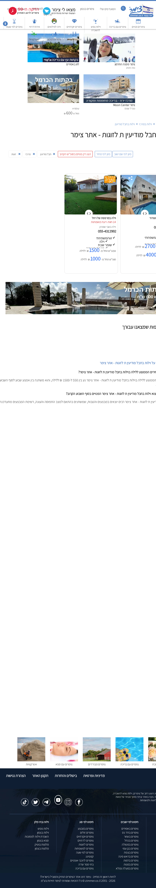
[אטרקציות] (34, 36)
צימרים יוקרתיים (74, 26)
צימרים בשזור (131, 837)
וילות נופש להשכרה (96, 28)
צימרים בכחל (131, 840)
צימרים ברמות (130, 860)
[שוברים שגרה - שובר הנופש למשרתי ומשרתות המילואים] (54, 23)
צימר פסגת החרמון (125, 64)
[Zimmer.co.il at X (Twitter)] (35, 800)
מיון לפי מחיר (103, 154)
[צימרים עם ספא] (64, 760)
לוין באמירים (72, 64)
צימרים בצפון (87, 9)
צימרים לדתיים (74, 39)
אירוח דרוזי (34, 26)
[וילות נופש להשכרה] (96, 23)
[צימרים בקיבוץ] (54, 36)
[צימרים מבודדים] (97, 760)
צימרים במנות (131, 864)
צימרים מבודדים (97, 764)
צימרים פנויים (138, 26)
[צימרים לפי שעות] (14, 23)
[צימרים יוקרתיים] (74, 23)
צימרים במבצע (86, 829)
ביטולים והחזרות (66, 775)
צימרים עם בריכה (117, 26)
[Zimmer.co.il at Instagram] (68, 800)
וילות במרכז (145, 124)
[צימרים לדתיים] (74, 36)
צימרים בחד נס (130, 833)
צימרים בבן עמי (130, 848)
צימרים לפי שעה (85, 852)
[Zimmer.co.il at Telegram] (46, 800)
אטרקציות (34, 39)
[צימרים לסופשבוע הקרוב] (21, 14)
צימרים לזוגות (86, 844)
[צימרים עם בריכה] (117, 23)
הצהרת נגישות (16, 775)
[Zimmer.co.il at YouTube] (57, 796)
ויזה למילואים (54, 26)
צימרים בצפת (131, 852)
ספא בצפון (43, 840)
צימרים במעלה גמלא (127, 868)
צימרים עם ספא (64, 764)
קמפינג (90, 856)
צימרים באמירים (129, 829)
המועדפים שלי (108, 9)
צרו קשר (47, 14)
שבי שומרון (104, 226)
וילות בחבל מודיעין (125, 124)
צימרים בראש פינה (128, 856)
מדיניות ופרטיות (94, 775)
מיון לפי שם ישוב (122, 154)
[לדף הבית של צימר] (141, 17)
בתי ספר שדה (86, 864)
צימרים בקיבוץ (54, 39)
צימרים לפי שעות (14, 26)
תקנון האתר (40, 775)
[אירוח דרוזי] (34, 23)
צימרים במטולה (130, 844)
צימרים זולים (87, 833)
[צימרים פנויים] (138, 23)
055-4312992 (107, 231)
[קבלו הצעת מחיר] (57, 14)
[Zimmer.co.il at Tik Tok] (25, 800)
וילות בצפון (43, 833)
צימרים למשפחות (84, 848)
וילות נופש (43, 829)
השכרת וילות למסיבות (37, 837)
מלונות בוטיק (42, 844)
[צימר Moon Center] (109, 76)
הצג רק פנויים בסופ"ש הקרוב (75, 154)
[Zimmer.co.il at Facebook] (79, 800)
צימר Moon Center (124, 105)
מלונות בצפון (42, 848)
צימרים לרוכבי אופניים (82, 860)
